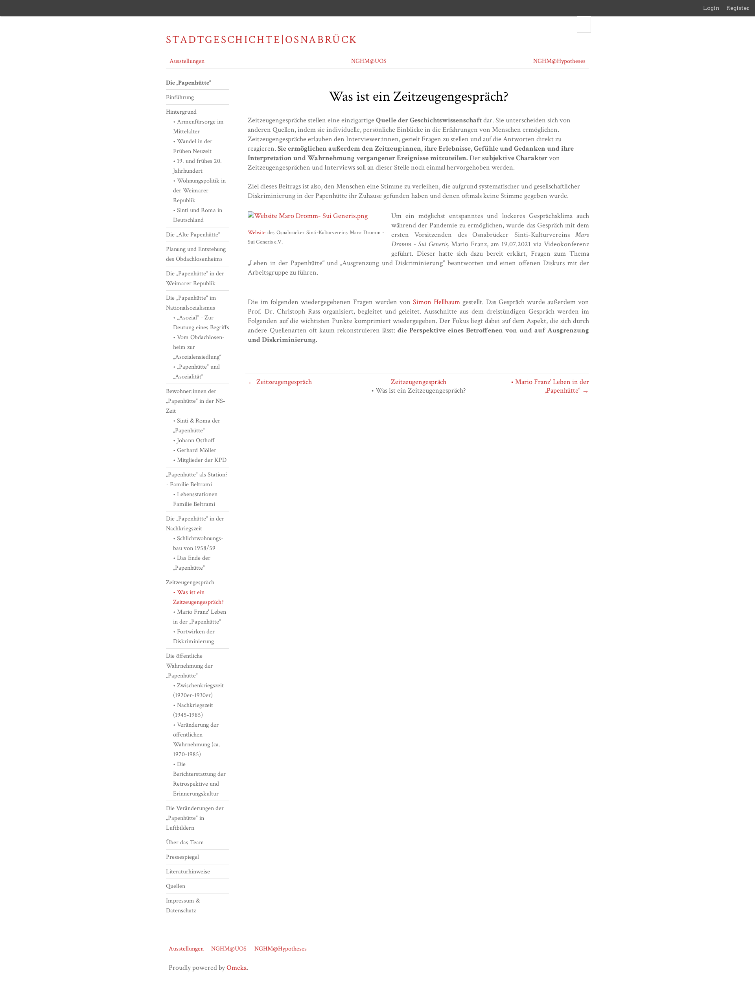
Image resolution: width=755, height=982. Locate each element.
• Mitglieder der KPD (199, 460)
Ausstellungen (186, 61)
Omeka (236, 967)
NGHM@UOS (369, 61)
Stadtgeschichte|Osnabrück (261, 39)
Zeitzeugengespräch (418, 381)
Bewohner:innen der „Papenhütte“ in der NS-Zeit (195, 401)
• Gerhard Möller (194, 450)
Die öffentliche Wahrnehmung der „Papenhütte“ (189, 666)
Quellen (175, 886)
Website (256, 232)
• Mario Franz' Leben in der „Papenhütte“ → (550, 386)
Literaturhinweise (188, 872)
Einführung (180, 97)
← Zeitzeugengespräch (280, 381)
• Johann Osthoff (194, 440)
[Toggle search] (584, 24)
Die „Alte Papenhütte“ (193, 235)
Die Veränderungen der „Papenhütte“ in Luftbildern (195, 818)
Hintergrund (181, 112)
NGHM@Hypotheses (559, 61)
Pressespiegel (182, 857)
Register (737, 8)
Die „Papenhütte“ (188, 83)
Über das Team (185, 842)
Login (711, 8)
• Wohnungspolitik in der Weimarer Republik (199, 191)
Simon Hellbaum (436, 301)
